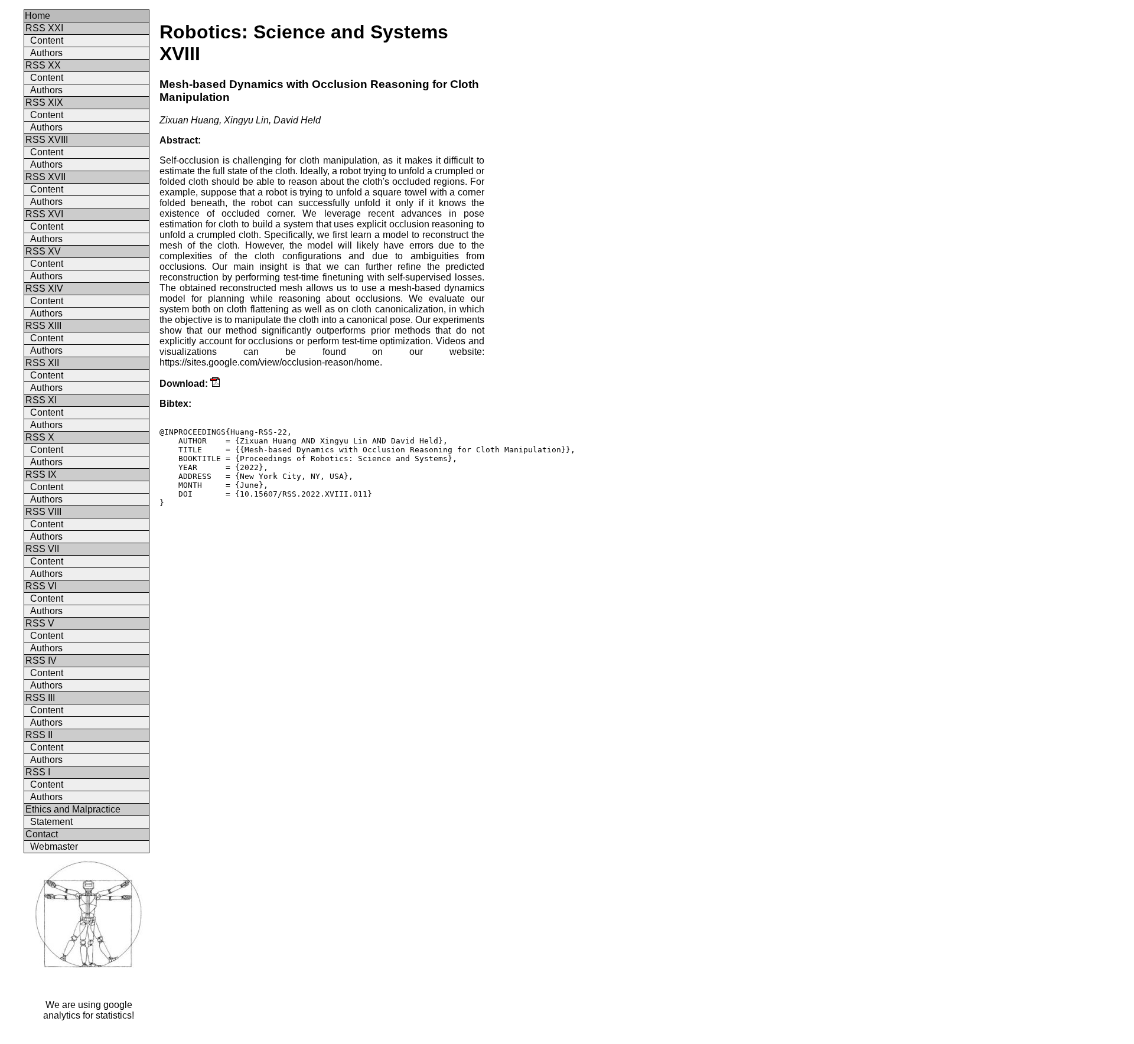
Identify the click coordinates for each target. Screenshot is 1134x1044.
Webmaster (54, 846)
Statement (51, 822)
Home (37, 16)
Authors (46, 53)
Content (46, 40)
